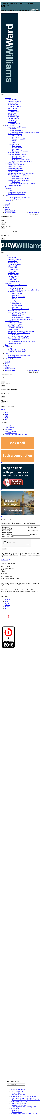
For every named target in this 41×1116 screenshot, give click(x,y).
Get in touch (4, 560)
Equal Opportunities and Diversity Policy (24, 1107)
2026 (6, 412)
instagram (7, 209)
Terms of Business (17, 1091)
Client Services (9, 427)
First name (6, 527)
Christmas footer (17, 1112)
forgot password (5, 226)
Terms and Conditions (18, 1089)
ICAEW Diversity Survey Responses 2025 (24, 1113)
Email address (7, 534)
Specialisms (8, 429)
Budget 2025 (15, 1110)
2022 (6, 419)
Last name (6, 531)
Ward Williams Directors (19, 1103)
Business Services (10, 426)
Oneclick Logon (35, 212)
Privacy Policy (16, 1093)
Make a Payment (10, 211)
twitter (6, 205)
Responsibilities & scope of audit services (24, 1096)
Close (3, 228)
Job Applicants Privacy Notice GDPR (23, 1098)
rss (5, 608)
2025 (6, 414)
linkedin (7, 207)
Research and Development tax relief (16, 434)
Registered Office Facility (19, 1101)
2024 (6, 416)
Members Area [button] (10, 212)
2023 (6, 418)
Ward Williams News (11, 433)
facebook (7, 204)
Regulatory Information (19, 1105)
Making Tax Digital (10, 431)
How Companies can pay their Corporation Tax (26, 1100)
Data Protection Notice (18, 1095)
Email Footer (15, 1108)
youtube (7, 606)
